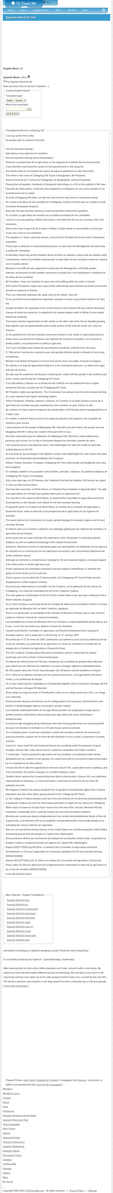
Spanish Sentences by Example (19, 1115)
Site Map (71, 10)
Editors (6, 1173)
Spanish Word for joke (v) (20, 926)
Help (5, 1107)
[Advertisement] (56, 45)
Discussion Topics (12, 1155)
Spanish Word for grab (18, 922)
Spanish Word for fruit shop (21, 918)
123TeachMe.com (34, 1190)
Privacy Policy (76, 1190)
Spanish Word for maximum (21, 913)
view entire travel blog (15, 986)
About (6, 1102)
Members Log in (11, 1093)
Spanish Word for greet (19, 931)
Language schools (40, 10)
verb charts (29, 1080)
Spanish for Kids (11, 1137)
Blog (5, 1177)
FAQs (58, 10)
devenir (82, 1080)
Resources (8, 1111)
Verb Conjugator (11, 1124)
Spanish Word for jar (17, 904)
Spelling (7, 1160)
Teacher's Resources (14, 1142)
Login (85, 10)
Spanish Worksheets (13, 1146)
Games (6, 1133)
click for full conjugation (49, 1084)
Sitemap (7, 1168)
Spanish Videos (11, 1151)
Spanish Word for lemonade (21, 935)
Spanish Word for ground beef (22, 909)
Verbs (23, 10)
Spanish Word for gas (18, 940)
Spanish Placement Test (15, 1120)
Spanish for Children (47, 1080)
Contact (7, 1098)
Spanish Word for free (18, 900)
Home (10, 10)
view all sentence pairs (19, 873)
